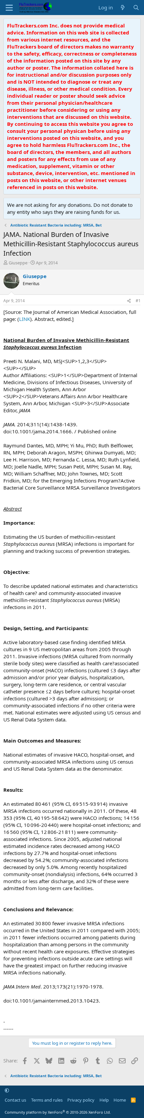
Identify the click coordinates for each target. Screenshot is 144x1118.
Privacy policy (80, 1100)
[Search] (136, 7)
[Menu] (9, 7)
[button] (6, 1090)
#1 (138, 301)
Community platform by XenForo (58, 1112)
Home (120, 1100)
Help (104, 1100)
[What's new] (122, 7)
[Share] (129, 301)
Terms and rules (47, 1100)
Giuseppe (18, 263)
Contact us (15, 1100)
